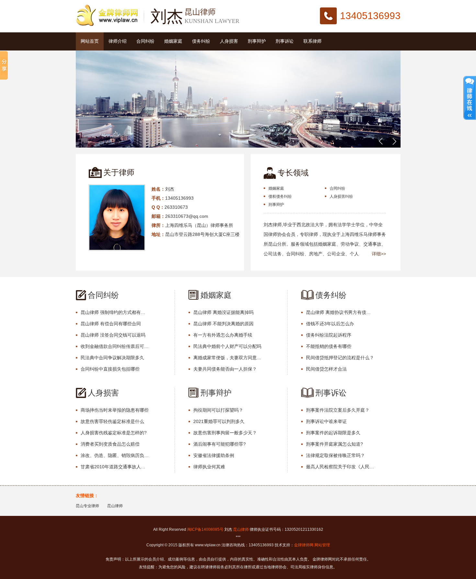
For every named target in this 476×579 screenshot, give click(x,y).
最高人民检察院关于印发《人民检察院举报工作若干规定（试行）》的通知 (340, 466)
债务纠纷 (201, 41)
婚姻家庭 (173, 41)
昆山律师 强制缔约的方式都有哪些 (115, 312)
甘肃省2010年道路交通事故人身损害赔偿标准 (115, 466)
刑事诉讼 (285, 41)
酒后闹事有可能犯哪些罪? (219, 444)
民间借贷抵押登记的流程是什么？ (340, 357)
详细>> (379, 253)
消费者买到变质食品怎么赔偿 (110, 444)
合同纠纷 (145, 41)
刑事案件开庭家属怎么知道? (334, 444)
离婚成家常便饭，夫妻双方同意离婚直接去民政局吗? (227, 357)
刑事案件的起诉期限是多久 (333, 432)
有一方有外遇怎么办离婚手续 (222, 335)
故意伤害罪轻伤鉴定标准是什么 (112, 421)
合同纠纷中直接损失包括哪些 (110, 369)
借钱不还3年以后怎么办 (330, 323)
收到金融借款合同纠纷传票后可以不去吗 (115, 346)
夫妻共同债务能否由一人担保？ (225, 369)
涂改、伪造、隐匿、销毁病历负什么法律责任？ (115, 455)
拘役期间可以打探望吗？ (218, 410)
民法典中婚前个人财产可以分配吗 (227, 346)
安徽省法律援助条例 (213, 455)
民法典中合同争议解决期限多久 (112, 357)
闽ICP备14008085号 (205, 529)
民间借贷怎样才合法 (326, 369)
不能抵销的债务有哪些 (328, 346)
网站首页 (90, 41)
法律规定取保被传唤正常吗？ (335, 455)
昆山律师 (115, 506)
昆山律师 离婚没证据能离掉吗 (223, 312)
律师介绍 (117, 41)
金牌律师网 (303, 545)
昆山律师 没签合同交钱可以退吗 (113, 335)
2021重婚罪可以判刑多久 (218, 421)
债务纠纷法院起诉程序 (328, 335)
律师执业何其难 (209, 466)
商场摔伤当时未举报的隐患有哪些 (115, 410)
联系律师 (312, 41)
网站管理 (322, 545)
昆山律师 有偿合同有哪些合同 (111, 323)
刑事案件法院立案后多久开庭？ (337, 410)
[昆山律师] (107, 24)
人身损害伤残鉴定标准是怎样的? (114, 432)
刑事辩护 (257, 41)
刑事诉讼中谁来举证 (326, 421)
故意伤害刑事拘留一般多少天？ (225, 432)
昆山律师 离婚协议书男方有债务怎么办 (340, 312)
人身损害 (229, 41)
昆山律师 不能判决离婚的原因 (223, 323)
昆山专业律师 (87, 506)
